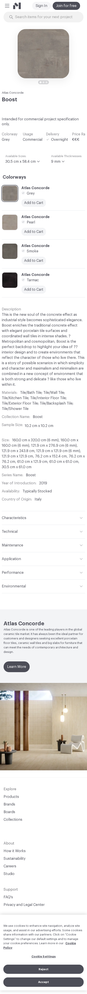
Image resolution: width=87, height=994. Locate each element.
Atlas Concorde (13, 92)
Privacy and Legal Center (24, 905)
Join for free (66, 6)
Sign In (41, 6)
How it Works (15, 851)
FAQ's (8, 897)
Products (11, 797)
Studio (9, 874)
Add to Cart (33, 203)
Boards (9, 812)
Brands (9, 804)
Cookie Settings (43, 956)
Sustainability (14, 858)
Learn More (16, 667)
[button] (7, 5)
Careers (10, 866)
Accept (43, 982)
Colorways (14, 177)
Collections (13, 819)
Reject (43, 969)
